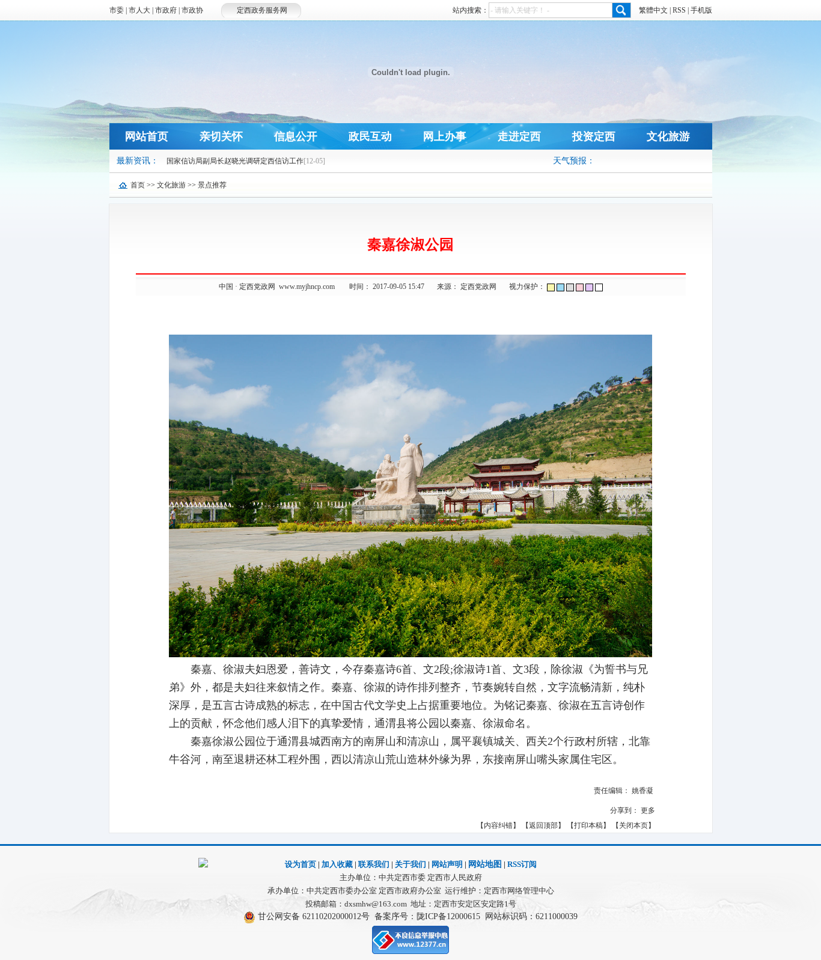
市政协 (192, 10)
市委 (116, 10)
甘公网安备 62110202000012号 (314, 916)
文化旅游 (668, 136)
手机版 (701, 10)
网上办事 (444, 136)
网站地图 (485, 864)
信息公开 (295, 136)
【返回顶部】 (543, 825)
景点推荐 (212, 185)
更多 (648, 810)
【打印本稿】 (588, 825)
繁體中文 (653, 10)
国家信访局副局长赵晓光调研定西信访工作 (235, 161)
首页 (137, 185)
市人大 (139, 10)
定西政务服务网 (262, 10)
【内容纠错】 (498, 825)
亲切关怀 (221, 136)
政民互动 (370, 136)
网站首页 (146, 136)
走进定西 (519, 136)
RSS (679, 10)
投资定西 (593, 136)
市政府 (166, 10)
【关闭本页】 (633, 825)
